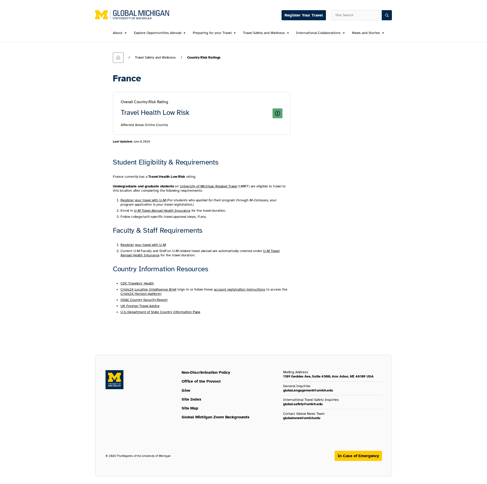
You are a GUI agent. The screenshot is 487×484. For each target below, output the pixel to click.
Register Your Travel (304, 15)
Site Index (191, 399)
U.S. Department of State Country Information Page (160, 312)
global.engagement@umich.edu (308, 390)
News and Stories (366, 33)
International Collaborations (318, 33)
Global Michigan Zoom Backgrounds (216, 417)
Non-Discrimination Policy (206, 372)
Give (186, 390)
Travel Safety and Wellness (264, 33)
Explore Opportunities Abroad (157, 33)
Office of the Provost (201, 381)
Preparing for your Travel (212, 33)
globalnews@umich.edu (301, 418)
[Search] (387, 15)
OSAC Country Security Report (144, 300)
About (118, 33)
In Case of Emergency (358, 455)
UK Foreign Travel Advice (140, 306)
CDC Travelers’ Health (137, 283)
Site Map (190, 408)
